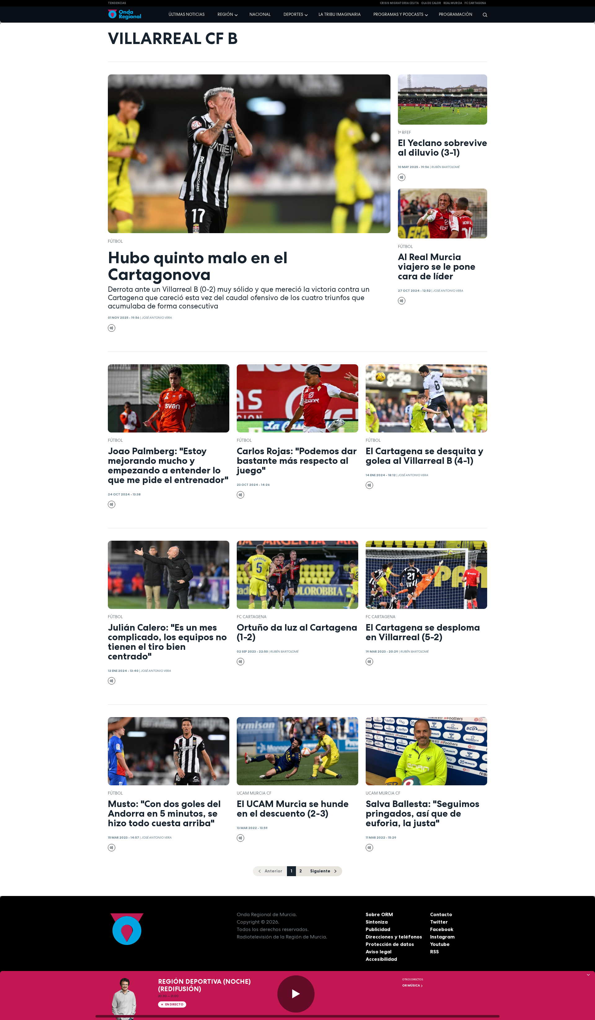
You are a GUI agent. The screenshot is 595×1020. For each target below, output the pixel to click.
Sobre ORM (379, 914)
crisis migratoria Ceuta (399, 3)
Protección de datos (390, 944)
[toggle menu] (236, 14)
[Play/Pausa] (296, 994)
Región (225, 14)
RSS (434, 951)
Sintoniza (377, 922)
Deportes (293, 14)
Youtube (440, 944)
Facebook (441, 929)
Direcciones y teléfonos (394, 937)
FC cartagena (475, 3)
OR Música (411, 985)
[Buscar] (483, 14)
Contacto (441, 914)
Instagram (442, 937)
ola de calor (431, 3)
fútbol (115, 241)
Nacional (260, 14)
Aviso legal (378, 951)
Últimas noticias (187, 14)
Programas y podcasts (398, 14)
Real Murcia (452, 3)
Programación (455, 14)
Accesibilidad (381, 959)
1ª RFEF (404, 132)
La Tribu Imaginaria (340, 14)
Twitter (439, 922)
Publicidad (378, 929)
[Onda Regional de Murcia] (124, 15)
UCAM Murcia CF (254, 793)
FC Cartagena (252, 616)
